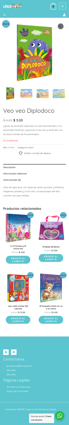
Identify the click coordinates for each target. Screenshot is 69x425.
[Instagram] (6, 352)
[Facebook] (14, 352)
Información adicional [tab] (15, 173)
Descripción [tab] (9, 167)
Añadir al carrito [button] (18, 260)
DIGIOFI (20, 409)
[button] (4, 14)
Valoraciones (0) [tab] (12, 179)
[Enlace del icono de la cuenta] (64, 14)
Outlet (30, 147)
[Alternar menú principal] (62, 6)
